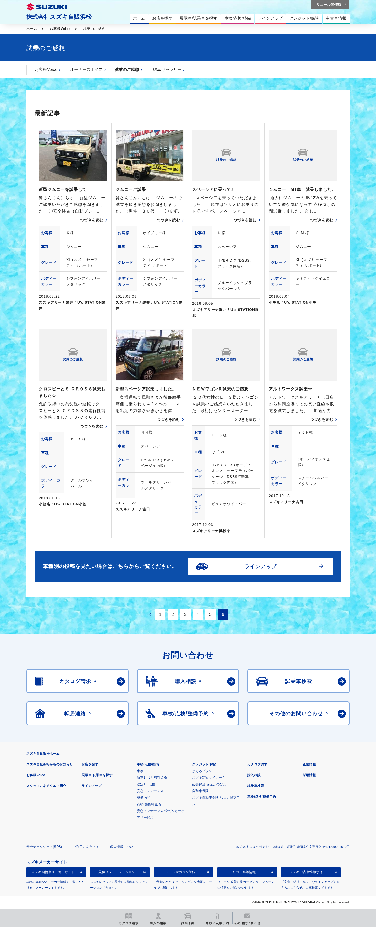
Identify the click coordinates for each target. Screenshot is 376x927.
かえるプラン (202, 771)
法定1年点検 (146, 784)
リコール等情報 (244, 872)
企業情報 (309, 764)
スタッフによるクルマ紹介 (46, 786)
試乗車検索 (255, 786)
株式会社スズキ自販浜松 (59, 16)
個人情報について (123, 847)
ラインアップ (92, 786)
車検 (140, 771)
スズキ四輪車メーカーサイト (53, 872)
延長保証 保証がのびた (209, 784)
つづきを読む (91, 220)
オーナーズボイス (86, 69)
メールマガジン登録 (180, 872)
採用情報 (309, 775)
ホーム (31, 29)
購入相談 (254, 775)
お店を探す (90, 764)
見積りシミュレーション (116, 872)
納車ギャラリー (167, 69)
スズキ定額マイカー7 (208, 777)
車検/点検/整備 (148, 764)
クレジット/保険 (204, 764)
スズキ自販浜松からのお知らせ (49, 764)
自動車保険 (200, 791)
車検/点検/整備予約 (261, 796)
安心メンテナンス (150, 791)
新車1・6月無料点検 (152, 777)
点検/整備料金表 (149, 804)
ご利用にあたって (86, 847)
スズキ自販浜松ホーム (43, 753)
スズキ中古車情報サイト (308, 872)
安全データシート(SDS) (44, 847)
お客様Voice (60, 29)
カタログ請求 (257, 764)
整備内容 (143, 797)
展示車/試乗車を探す (97, 775)
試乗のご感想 (127, 69)
